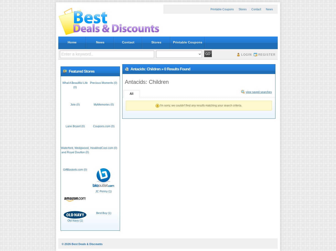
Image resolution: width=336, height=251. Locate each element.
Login (246, 54)
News (269, 9)
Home (72, 42)
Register (266, 54)
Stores (243, 9)
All (131, 93)
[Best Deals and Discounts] (109, 35)
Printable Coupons (222, 9)
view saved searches (259, 92)
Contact (256, 9)
